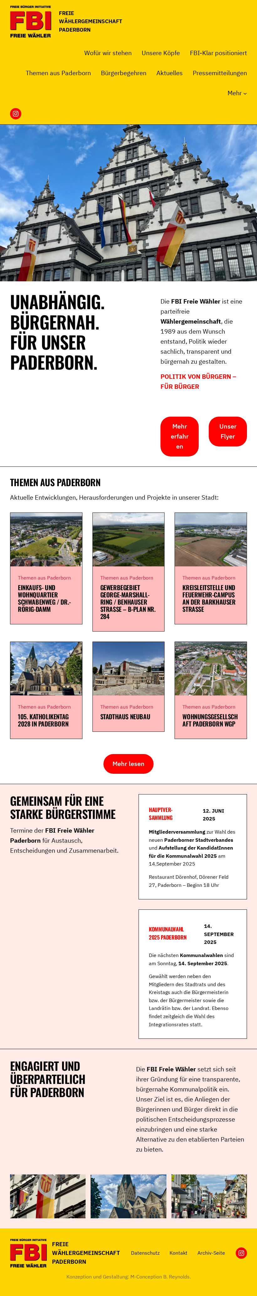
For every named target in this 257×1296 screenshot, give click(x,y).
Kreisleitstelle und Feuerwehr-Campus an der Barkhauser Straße (208, 598)
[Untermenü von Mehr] (245, 93)
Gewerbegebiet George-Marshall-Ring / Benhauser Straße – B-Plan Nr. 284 (128, 602)
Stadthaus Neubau (125, 716)
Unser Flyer (228, 431)
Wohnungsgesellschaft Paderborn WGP (210, 720)
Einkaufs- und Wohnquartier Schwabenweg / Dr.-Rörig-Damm (44, 598)
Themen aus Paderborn (44, 578)
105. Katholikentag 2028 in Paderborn (43, 720)
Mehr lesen (128, 763)
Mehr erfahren (180, 436)
